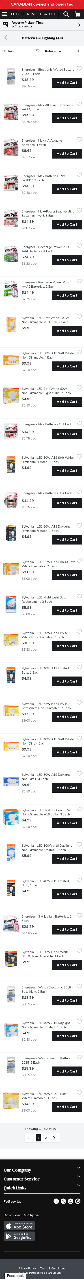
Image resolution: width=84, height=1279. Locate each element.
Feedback (15, 1276)
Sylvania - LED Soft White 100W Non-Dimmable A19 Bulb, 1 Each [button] (48, 320)
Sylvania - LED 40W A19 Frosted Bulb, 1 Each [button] (48, 670)
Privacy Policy (27, 1268)
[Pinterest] (77, 1202)
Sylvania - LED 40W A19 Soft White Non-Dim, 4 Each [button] (48, 741)
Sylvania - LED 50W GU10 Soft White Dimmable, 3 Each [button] (48, 1096)
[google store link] (19, 1239)
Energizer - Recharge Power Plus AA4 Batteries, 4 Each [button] (48, 249)
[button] (66, 14)
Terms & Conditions (52, 1268)
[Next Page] (55, 1137)
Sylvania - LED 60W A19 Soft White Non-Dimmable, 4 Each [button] (48, 355)
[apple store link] (19, 1229)
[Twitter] (63, 1202)
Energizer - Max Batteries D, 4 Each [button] (48, 493)
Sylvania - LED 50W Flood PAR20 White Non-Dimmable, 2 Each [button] (48, 635)
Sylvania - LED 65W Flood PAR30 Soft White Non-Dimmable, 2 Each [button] (48, 706)
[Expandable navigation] (5, 14)
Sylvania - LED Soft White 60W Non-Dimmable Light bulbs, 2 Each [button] (48, 391)
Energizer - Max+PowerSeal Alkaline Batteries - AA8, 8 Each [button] (48, 213)
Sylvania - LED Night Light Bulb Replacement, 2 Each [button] (48, 599)
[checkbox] (79, 69)
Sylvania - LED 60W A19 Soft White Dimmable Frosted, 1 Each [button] (48, 460)
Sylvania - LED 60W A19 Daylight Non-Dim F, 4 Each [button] (48, 777)
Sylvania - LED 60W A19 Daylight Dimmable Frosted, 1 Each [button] (48, 528)
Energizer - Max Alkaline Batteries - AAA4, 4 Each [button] (48, 107)
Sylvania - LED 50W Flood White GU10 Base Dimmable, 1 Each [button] (48, 954)
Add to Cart (67, 82)
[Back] (6, 38)
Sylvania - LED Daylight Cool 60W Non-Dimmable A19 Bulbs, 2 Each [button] (48, 812)
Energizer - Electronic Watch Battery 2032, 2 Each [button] (48, 72)
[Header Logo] (33, 14)
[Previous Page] (29, 1137)
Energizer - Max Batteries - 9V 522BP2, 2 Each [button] (48, 178)
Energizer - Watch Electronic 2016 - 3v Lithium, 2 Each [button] (48, 989)
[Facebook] (56, 1202)
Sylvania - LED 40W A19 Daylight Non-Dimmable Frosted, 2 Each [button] (48, 1025)
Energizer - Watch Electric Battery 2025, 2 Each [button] (48, 1060)
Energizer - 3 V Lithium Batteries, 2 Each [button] (46, 918)
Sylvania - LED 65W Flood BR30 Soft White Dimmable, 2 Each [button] (48, 564)
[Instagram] (70, 1202)
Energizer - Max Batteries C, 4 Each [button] (48, 424)
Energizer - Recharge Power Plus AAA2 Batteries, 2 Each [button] (48, 284)
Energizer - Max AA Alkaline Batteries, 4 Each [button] (48, 142)
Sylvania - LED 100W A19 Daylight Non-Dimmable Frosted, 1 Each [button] (48, 848)
